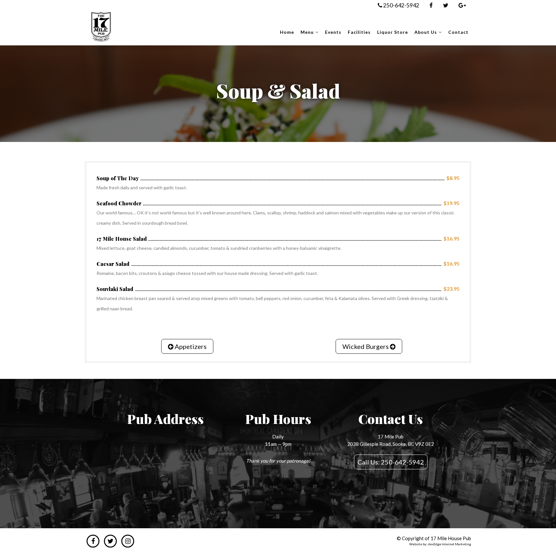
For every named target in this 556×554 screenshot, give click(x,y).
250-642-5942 (400, 5)
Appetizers (190, 346)
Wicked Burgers (366, 346)
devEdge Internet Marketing (449, 544)
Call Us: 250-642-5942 (390, 462)
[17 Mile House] (101, 28)
